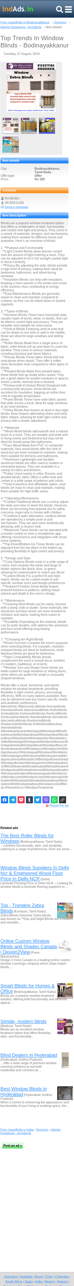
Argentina (11, 1276)
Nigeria (62, 1281)
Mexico (50, 1281)
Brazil (39, 1276)
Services (60, 22)
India (38, 1281)
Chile (49, 1276)
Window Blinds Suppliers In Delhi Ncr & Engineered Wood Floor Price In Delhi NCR (34, 873)
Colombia (62, 1276)
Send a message (16, 207)
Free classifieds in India (17, 1129)
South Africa (13, 1281)
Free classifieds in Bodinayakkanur (25, 22)
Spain (29, 1281)
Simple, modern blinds (23, 1021)
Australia (26, 1276)
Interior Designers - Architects (20, 27)
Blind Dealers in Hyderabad (28, 1055)
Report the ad (59, 805)
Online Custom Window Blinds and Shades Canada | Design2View (28, 946)
